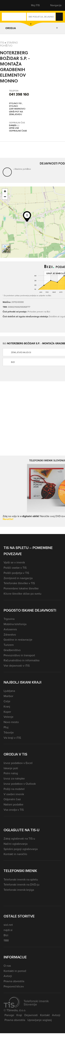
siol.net (8, 925)
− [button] (5, 196)
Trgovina (9, 619)
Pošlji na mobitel (14, 789)
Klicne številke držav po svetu (22, 594)
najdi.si (8, 930)
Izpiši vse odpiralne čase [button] (18, 129)
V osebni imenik (14, 794)
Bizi (6, 935)
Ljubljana (9, 691)
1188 (6, 940)
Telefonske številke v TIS (19, 583)
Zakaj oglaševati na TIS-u (19, 838)
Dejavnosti (31, 1015)
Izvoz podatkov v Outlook (20, 784)
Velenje (8, 717)
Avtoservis (10, 629)
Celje (7, 701)
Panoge (9, 1015)
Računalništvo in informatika (21, 660)
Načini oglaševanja (15, 844)
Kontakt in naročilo (15, 854)
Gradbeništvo (12, 650)
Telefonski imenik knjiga (19, 890)
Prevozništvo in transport (19, 655)
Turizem (9, 645)
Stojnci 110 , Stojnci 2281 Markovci (17, 106)
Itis (2, 43)
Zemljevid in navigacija (18, 578)
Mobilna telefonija (15, 624)
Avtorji (8, 976)
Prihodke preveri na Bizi (39, 311)
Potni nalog (11, 773)
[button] (10, 5)
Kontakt (45, 1015)
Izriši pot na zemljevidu (16, 113)
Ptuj (6, 727)
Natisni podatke (13, 804)
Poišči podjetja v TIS (16, 573)
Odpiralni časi (12, 799)
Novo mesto (11, 722)
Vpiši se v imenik (14, 562)
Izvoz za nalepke (14, 778)
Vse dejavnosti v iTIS (17, 666)
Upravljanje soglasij (39, 1020)
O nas (7, 966)
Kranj (7, 706)
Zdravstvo (10, 634)
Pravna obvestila (14, 981)
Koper (7, 712)
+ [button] (5, 191)
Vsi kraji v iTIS (12, 738)
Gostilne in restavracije (18, 640)
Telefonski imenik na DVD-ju (21, 884)
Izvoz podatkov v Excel (18, 763)
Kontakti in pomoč (15, 971)
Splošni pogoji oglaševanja (21, 849)
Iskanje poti (11, 768)
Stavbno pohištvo (9, 44)
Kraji (19, 1015)
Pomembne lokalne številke (21, 588)
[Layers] (6, 248)
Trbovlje (9, 732)
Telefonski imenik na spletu (21, 879)
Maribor (8, 696)
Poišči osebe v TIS (15, 568)
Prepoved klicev (14, 986)
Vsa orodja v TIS (14, 810)
